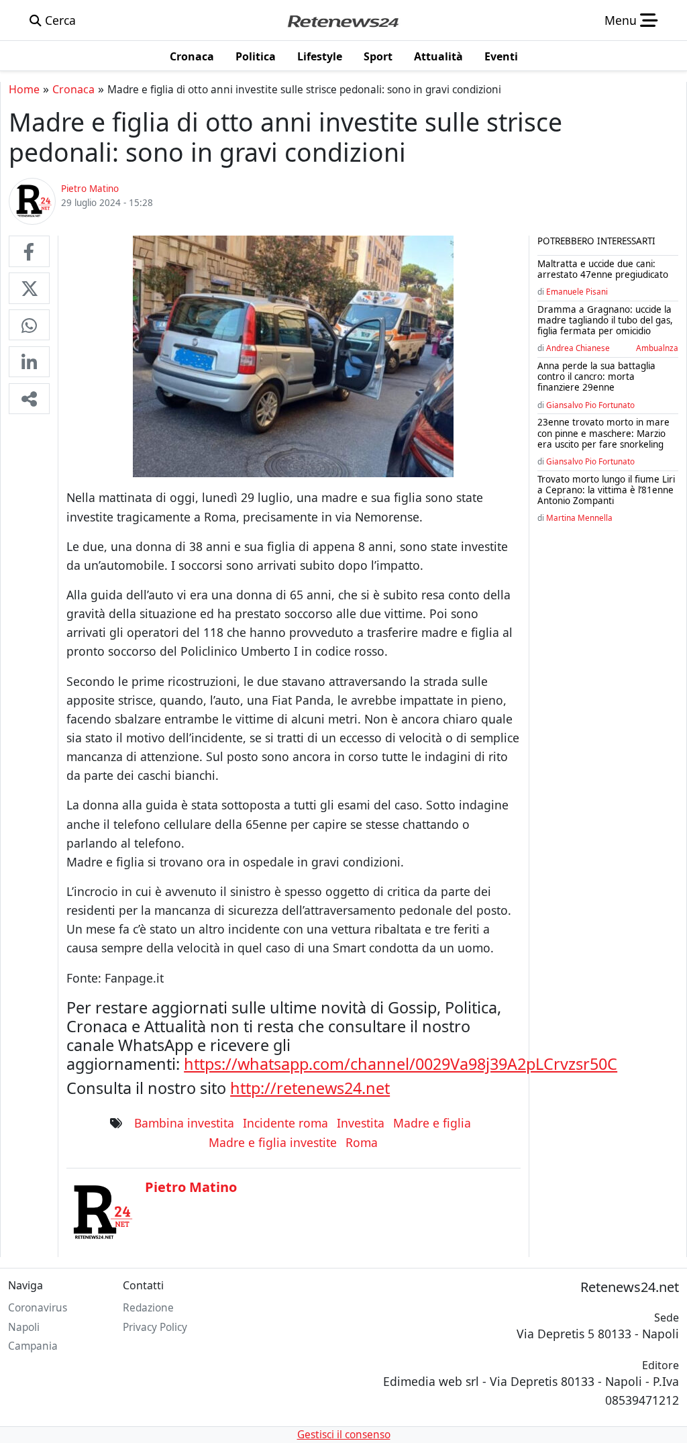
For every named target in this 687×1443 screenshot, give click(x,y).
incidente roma (285, 1123)
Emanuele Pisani (577, 291)
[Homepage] (343, 20)
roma (362, 1142)
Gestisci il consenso (343, 1435)
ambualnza (657, 347)
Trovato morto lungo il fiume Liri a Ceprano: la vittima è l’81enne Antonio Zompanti (606, 490)
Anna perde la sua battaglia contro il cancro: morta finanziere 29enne (596, 376)
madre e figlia (432, 1123)
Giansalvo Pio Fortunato (590, 404)
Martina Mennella (579, 517)
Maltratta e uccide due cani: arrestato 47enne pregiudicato (602, 269)
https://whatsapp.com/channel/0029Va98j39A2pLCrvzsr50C (400, 1064)
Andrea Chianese (578, 347)
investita (360, 1123)
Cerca (59, 20)
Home (24, 89)
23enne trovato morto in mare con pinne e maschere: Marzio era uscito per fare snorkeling (603, 433)
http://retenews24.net (310, 1088)
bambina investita (184, 1123)
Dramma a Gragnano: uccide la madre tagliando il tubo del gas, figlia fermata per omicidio (605, 320)
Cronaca (73, 89)
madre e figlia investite (273, 1142)
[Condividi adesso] (29, 398)
